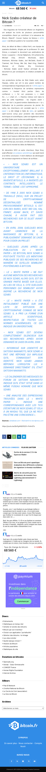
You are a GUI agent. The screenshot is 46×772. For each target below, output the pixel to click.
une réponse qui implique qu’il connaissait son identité (23, 357)
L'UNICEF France (9, 667)
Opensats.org (8, 662)
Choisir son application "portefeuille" (17, 632)
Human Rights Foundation (13, 670)
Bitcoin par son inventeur (12, 630)
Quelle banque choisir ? (12, 641)
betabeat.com (15, 421)
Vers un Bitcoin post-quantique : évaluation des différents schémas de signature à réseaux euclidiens (28, 465)
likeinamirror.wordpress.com (32, 421)
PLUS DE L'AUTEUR (28, 447)
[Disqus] (23, 517)
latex (31, 111)
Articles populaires (10, 646)
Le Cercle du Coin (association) (15, 691)
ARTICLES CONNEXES (10, 447)
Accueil (4, 13)
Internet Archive (9, 673)
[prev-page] (3, 485)
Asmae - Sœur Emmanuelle (13, 665)
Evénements (8, 621)
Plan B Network (9, 686)
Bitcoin (10, 13)
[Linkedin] (19, 437)
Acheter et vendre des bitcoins (15, 627)
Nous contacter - (26, 743)
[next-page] (7, 485)
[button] (3, 3)
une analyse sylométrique (22, 153)
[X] (9, 437)
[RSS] (17, 761)
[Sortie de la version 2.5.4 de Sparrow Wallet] (7, 454)
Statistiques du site (10, 649)
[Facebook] (4, 437)
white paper (37, 86)
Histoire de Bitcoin (10, 644)
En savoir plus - (11, 743)
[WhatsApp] (14, 437)
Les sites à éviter (9, 638)
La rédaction (8, 25)
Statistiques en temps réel (13, 624)
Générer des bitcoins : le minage (15, 635)
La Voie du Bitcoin (10, 694)
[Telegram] (24, 437)
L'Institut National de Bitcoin (13, 688)
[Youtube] (34, 761)
